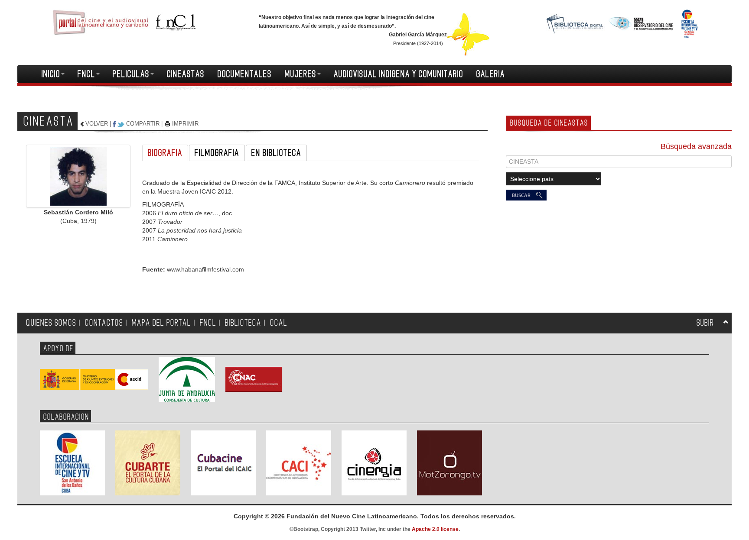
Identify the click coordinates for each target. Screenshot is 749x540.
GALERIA (490, 74)
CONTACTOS (104, 322)
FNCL (86, 74)
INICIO (51, 74)
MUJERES (300, 74)
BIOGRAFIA (165, 153)
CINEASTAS (186, 74)
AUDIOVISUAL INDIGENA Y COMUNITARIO (398, 74)
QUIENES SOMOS (51, 322)
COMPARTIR (143, 123)
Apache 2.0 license (435, 529)
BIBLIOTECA (243, 322)
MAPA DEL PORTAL (161, 322)
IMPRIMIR (185, 123)
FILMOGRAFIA (217, 153)
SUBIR (705, 322)
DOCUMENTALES (245, 74)
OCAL (278, 322)
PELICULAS (131, 74)
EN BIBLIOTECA (276, 153)
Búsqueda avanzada (696, 146)
